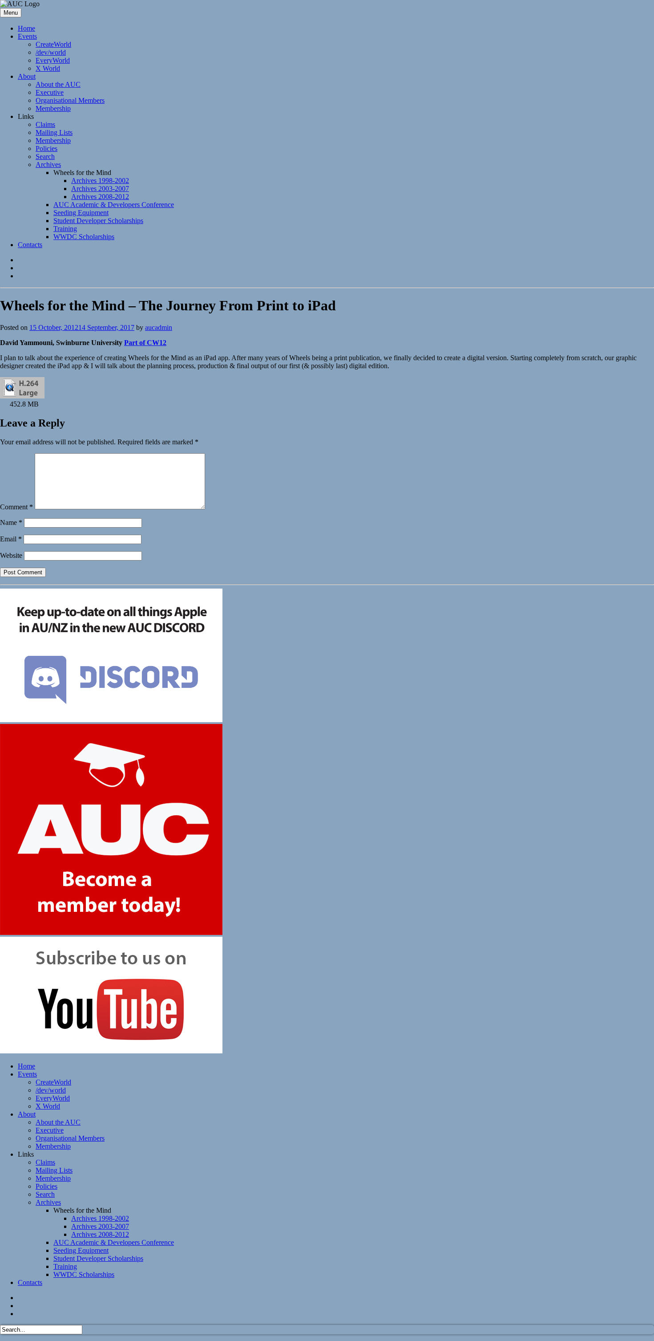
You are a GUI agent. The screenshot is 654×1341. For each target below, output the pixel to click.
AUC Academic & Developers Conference (113, 204)
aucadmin (158, 327)
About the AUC (58, 84)
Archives (48, 164)
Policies (46, 148)
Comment (16, 507)
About (27, 76)
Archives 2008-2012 (100, 196)
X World (48, 68)
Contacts (30, 244)
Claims (45, 124)
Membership (53, 108)
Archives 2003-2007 (100, 188)
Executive (50, 92)
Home (26, 28)
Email (11, 539)
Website (11, 555)
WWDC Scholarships (83, 236)
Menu (11, 12)
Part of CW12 (145, 342)
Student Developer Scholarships (98, 220)
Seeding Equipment (81, 212)
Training (65, 228)
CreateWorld (53, 44)
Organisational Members (70, 100)
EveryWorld (53, 60)
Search (45, 156)
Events (27, 36)
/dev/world (51, 52)
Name (11, 522)
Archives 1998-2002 (100, 180)
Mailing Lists (54, 132)
